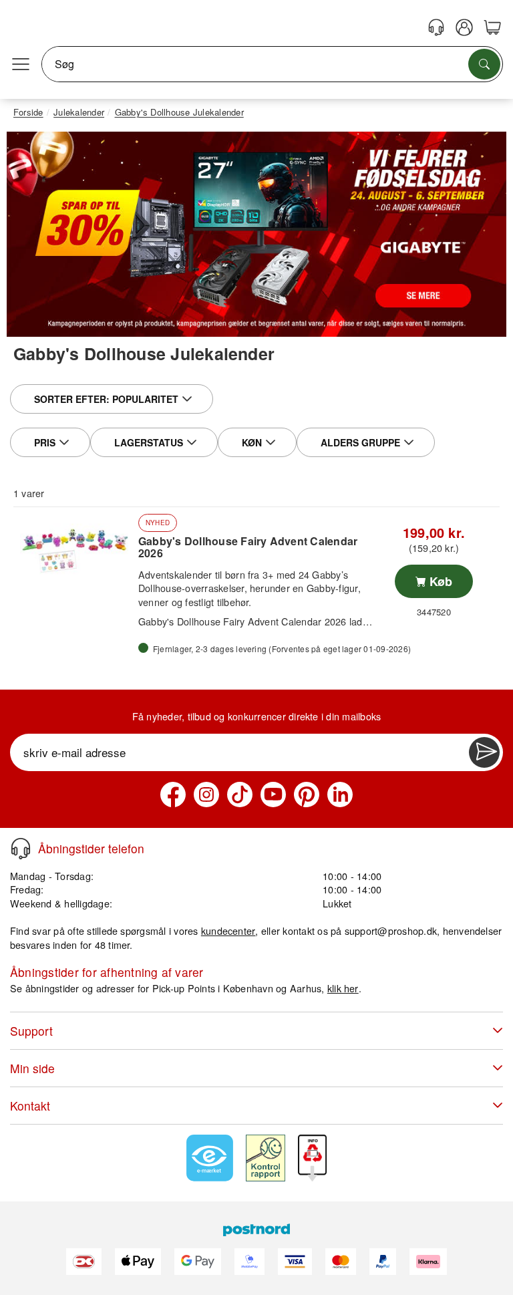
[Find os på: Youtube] (273, 794)
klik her (343, 988)
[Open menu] (20, 64)
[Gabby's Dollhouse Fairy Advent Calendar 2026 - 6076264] (74, 550)
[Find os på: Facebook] (173, 794)
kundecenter (228, 930)
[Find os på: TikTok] (239, 794)
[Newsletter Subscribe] (484, 752)
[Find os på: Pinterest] (306, 794)
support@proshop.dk (391, 930)
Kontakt (30, 1105)
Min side (32, 1068)
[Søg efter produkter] (484, 64)
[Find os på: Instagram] (206, 794)
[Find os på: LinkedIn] (340, 794)
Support (31, 1030)
